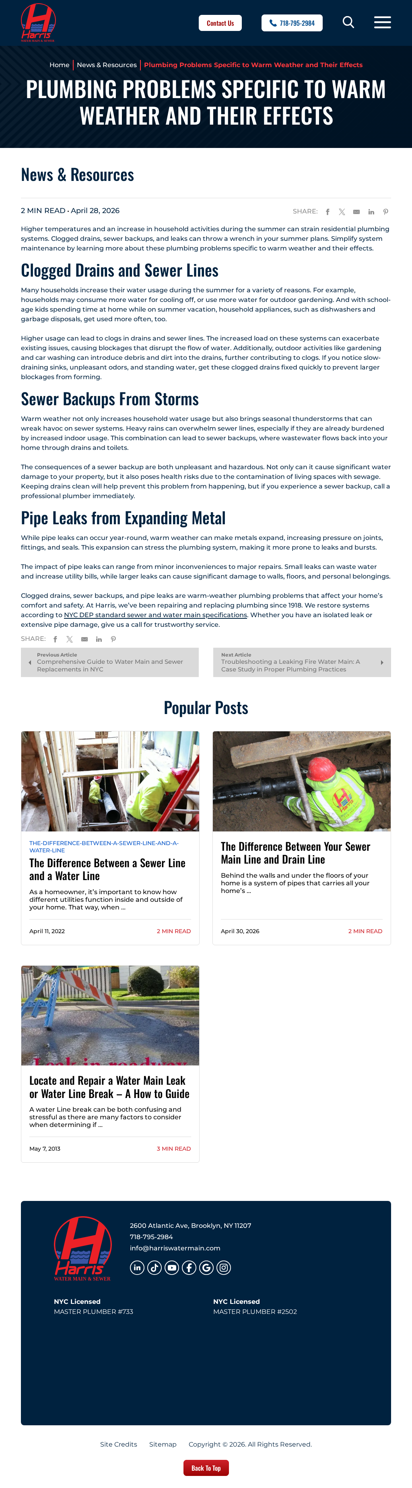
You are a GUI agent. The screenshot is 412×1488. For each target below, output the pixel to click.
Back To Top (206, 1468)
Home (59, 65)
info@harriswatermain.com (175, 1248)
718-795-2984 (297, 23)
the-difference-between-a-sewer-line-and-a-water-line (104, 846)
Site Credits (118, 1444)
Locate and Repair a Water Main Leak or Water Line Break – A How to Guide (109, 1086)
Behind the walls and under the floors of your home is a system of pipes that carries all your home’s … (295, 883)
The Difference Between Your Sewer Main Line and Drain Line (296, 852)
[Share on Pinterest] (386, 211)
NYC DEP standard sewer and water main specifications (155, 615)
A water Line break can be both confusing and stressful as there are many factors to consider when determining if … (105, 1117)
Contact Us (220, 23)
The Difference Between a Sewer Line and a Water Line (107, 869)
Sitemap (163, 1444)
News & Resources (107, 65)
